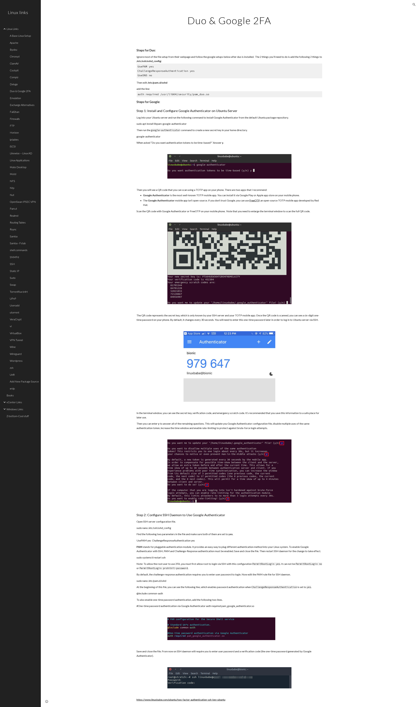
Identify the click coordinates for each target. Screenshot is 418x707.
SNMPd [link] (14, 257)
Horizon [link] (14, 132)
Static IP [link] (14, 270)
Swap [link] (13, 284)
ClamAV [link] (14, 63)
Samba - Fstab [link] (18, 243)
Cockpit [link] (14, 70)
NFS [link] (12, 181)
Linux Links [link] (12, 28)
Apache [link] (14, 42)
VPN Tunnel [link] (16, 340)
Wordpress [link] (16, 360)
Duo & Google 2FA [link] (20, 91)
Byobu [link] (13, 49)
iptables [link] (14, 139)
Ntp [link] (12, 187)
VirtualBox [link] (15, 333)
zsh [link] (11, 367)
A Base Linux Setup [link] (20, 35)
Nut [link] (12, 194)
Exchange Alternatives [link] (22, 104)
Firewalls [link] (15, 118)
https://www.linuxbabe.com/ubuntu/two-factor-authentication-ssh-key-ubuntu (181, 699)
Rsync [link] (13, 229)
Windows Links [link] (15, 409)
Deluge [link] (14, 84)
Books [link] (10, 395)
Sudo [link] (13, 277)
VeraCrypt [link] (16, 319)
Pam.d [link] (13, 208)
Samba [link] (13, 236)
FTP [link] (12, 125)
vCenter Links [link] (14, 402)
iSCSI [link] (13, 146)
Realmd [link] (14, 215)
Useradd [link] (14, 305)
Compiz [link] (14, 77)
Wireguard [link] (16, 353)
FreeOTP (254, 200)
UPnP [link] (13, 298)
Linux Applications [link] (20, 160)
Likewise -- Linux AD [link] (21, 153)
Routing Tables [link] (18, 222)
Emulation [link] (15, 98)
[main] (229, 20)
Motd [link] (13, 173)
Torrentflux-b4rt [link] (19, 291)
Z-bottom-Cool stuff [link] (18, 416)
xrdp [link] (12, 388)
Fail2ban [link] (14, 111)
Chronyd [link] (14, 56)
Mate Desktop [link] (18, 167)
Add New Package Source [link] (24, 381)
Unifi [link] (12, 374)
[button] (414, 4)
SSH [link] (12, 263)
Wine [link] (13, 346)
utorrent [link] (14, 312)
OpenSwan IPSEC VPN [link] (23, 201)
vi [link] (11, 326)
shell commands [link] (18, 250)
